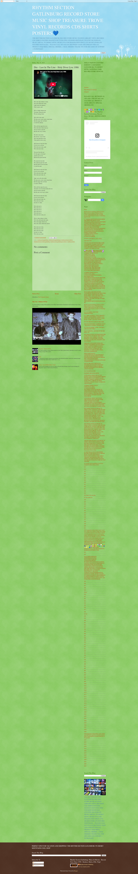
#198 (85, 755)
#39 (85, 523)
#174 (85, 699)
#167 (85, 685)
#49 (85, 590)
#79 (85, 662)
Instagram (86, 92)
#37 (85, 519)
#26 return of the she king (90, 495)
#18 (85, 478)
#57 (85, 609)
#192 (85, 742)
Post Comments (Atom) (43, 297)
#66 (85, 633)
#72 (85, 646)
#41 (85, 528)
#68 (85, 638)
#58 (85, 616)
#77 (85, 657)
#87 (85, 679)
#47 (85, 585)
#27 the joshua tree (88, 497)
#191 (85, 740)
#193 (85, 744)
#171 (85, 694)
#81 (85, 666)
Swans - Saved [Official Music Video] (47, 365)
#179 (85, 710)
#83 (85, 670)
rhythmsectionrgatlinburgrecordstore (58, 242)
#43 (85, 554)
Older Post (77, 294)
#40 (85, 526)
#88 (85, 681)
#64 (85, 629)
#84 (85, 672)
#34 (85, 512)
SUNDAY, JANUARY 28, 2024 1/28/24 (93, 238)
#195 (85, 748)
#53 (85, 601)
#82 (85, 668)
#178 (85, 707)
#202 (85, 764)
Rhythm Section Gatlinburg (86, 864)
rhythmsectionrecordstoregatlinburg (42, 242)
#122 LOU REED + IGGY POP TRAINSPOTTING (91, 312)
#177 (85, 705)
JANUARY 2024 (88, 240)
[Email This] (50, 238)
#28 (85, 499)
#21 (85, 484)
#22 (85, 486)
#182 (85, 716)
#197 (85, 753)
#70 (85, 642)
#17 (85, 475)
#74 (85, 651)
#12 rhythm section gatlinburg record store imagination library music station (93, 464)
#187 (85, 727)
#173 (85, 696)
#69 (85, 640)
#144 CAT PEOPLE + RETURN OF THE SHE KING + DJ (94, 331)
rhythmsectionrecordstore (67, 240)
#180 (85, 712)
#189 (85, 731)
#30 (85, 504)
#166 (85, 683)
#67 (85, 635)
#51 (85, 596)
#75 (85, 653)
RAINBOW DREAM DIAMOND (91, 373)
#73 (85, 648)
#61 (85, 622)
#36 (85, 517)
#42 (85, 552)
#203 (85, 766)
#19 (85, 480)
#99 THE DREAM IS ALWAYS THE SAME (94, 322)
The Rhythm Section (91, 156)
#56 (85, 607)
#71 (85, 644)
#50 (85, 594)
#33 (85, 510)
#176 (85, 703)
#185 (85, 723)
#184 (85, 720)
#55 (85, 605)
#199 (85, 757)
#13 (85, 467)
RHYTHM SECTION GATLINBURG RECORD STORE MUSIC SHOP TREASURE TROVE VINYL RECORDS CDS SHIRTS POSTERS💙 (67, 20)
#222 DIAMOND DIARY (90, 371)
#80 (85, 664)
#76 (85, 655)
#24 (85, 491)
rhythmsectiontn (71, 242)
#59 (85, 618)
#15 (85, 471)
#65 (85, 631)
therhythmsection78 (103, 156)
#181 (85, 714)
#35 (85, 515)
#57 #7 (85, 614)
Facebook (86, 87)
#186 (85, 725)
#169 (85, 690)
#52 (85, 598)
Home (57, 294)
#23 (85, 489)
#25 (85, 493)
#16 (85, 473)
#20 (85, 482)
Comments (36, 865)
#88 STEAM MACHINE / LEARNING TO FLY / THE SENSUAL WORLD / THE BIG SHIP (94, 324)
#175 (85, 701)
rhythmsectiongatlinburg (42, 240)
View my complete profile (84, 866)
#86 (85, 677)
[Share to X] (53, 238)
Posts (35, 862)
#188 (85, 729)
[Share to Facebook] (54, 238)
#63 (85, 627)
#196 (40, 357)
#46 (85, 583)
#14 (85, 469)
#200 (85, 759)
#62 (85, 625)
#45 (85, 581)
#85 (85, 675)
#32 (85, 508)
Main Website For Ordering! (90, 89)
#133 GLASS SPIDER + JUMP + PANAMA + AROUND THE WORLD (94, 328)
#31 (85, 506)
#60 (85, 620)
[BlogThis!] (51, 238)
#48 (85, 587)
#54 (85, 603)
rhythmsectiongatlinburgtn (55, 240)
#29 (85, 502)
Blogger (76, 871)
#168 (85, 688)
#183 (85, 718)
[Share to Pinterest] (56, 238)
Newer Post (35, 294)
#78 (85, 659)
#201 (85, 761)
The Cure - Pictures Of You (39, 302)
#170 (85, 692)
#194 (85, 746)
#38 (85, 521)
